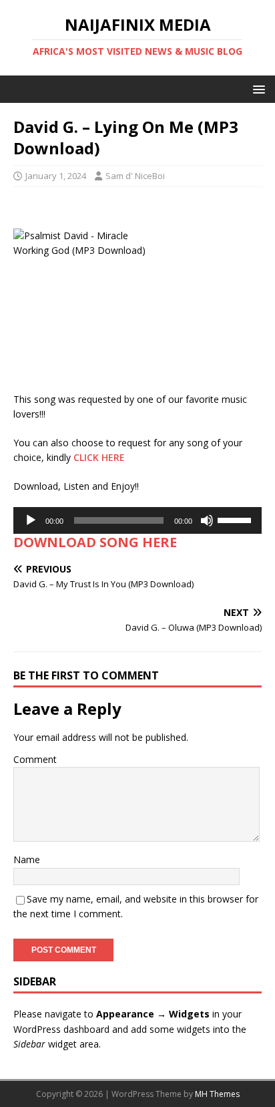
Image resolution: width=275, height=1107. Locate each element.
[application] (137, 520)
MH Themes (217, 1094)
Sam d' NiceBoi (135, 176)
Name (26, 859)
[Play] (30, 520)
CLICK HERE (99, 457)
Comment (35, 759)
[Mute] (207, 520)
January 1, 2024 (55, 176)
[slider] (236, 519)
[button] (257, 88)
